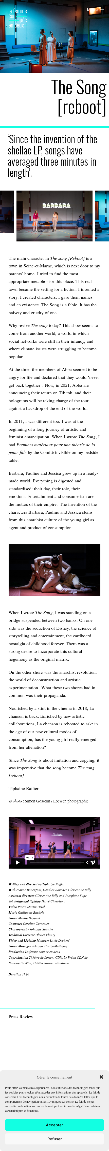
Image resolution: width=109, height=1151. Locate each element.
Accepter (54, 1125)
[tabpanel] (54, 216)
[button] (101, 1077)
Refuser (54, 1138)
